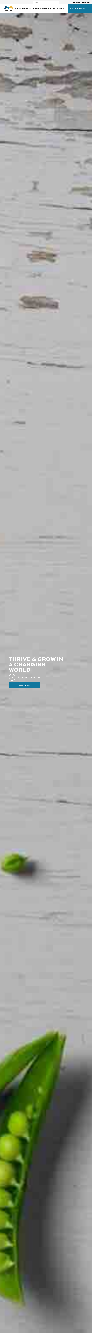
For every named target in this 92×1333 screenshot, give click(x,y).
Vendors (83, 2)
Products (18, 9)
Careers (52, 9)
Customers (76, 2)
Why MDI (31, 9)
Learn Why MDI (24, 685)
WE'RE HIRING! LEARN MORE (78, 9)
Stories (37, 9)
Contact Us (60, 9)
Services (25, 9)
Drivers (89, 2)
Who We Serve (44, 9)
